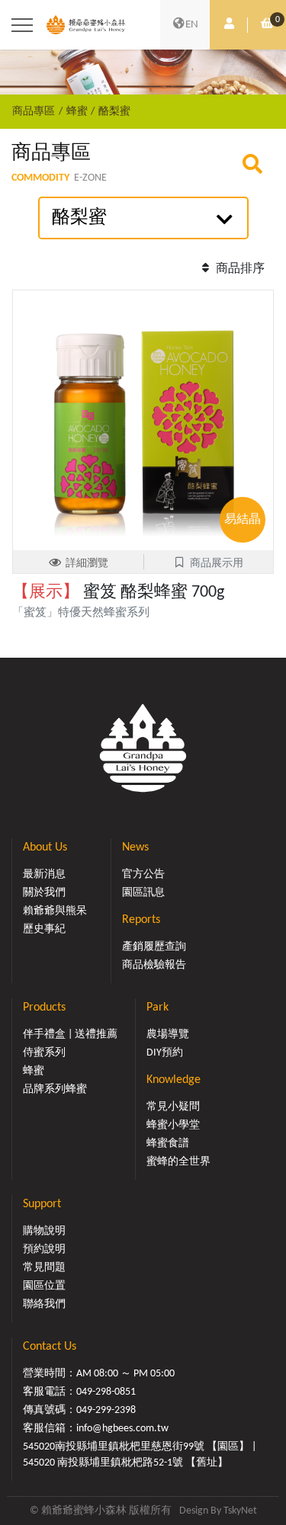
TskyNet (240, 1511)
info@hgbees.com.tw (122, 1428)
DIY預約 (164, 1053)
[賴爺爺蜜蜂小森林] (85, 25)
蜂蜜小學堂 (173, 1125)
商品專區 (33, 111)
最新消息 (44, 874)
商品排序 (239, 269)
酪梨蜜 (114, 111)
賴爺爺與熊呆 (55, 911)
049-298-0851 (106, 1392)
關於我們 (44, 893)
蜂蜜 (77, 111)
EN (191, 24)
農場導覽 (167, 1034)
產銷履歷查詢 (154, 947)
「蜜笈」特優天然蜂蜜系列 (86, 613)
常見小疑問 (173, 1107)
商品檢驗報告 (154, 965)
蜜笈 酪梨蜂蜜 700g (118, 592)
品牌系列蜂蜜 (55, 1089)
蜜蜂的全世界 (178, 1162)
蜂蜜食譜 (167, 1143)
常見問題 (44, 1268)
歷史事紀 (44, 929)
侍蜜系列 (44, 1053)
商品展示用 (216, 563)
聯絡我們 (44, 1304)
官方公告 (143, 874)
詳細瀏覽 (87, 563)
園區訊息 (143, 893)
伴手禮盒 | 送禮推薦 (70, 1034)
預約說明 (44, 1249)
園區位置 (44, 1286)
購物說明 (44, 1231)
